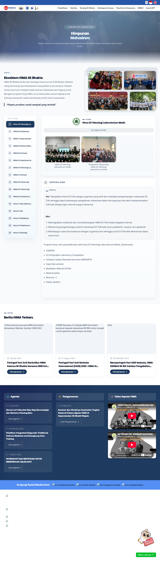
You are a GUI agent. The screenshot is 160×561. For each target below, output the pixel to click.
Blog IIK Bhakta (125, 526)
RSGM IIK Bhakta (126, 501)
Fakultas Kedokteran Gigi (91, 526)
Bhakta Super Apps (126, 523)
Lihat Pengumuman (68, 422)
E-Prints (122, 529)
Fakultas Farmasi (88, 532)
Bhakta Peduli (124, 510)
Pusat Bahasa (124, 507)
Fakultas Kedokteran (90, 523)
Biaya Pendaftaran (89, 504)
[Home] (10, 8)
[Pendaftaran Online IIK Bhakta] (146, 542)
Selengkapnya (16, 372)
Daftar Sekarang (101, 2)
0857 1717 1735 (37, 526)
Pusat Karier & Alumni (127, 504)
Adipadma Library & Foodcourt (131, 513)
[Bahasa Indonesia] (150, 2)
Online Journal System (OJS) (130, 532)
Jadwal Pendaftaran (89, 501)
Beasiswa (85, 507)
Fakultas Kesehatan (89, 529)
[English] (155, 2)
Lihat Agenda (13, 419)
